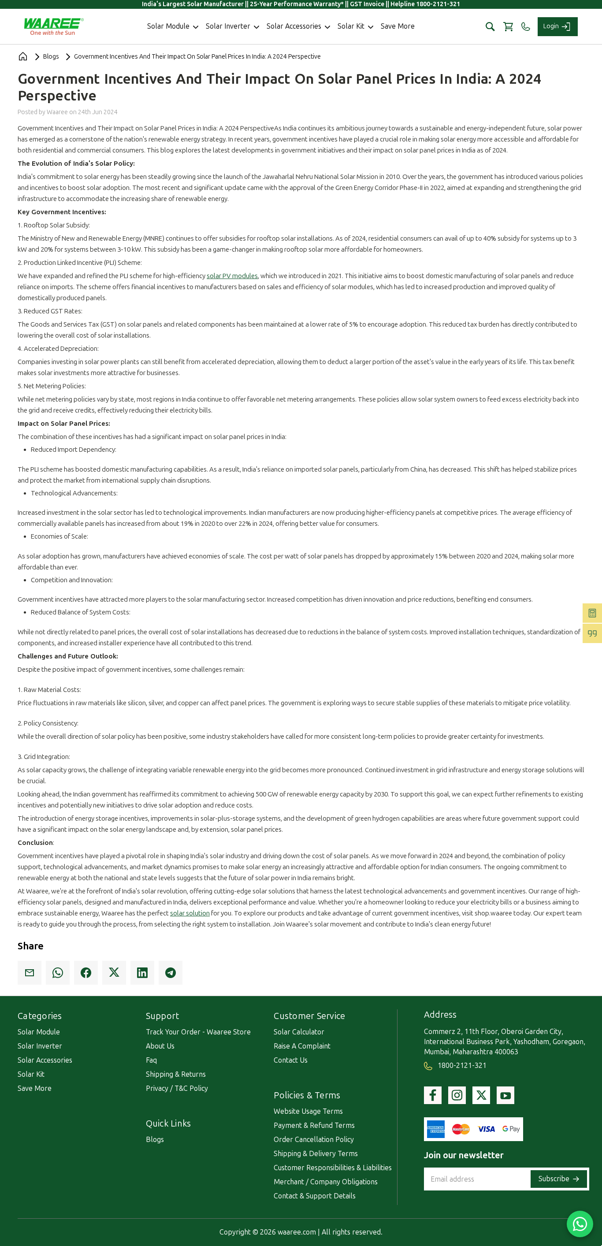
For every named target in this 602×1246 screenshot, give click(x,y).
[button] (490, 26)
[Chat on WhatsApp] (580, 1224)
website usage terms (308, 1111)
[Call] (525, 26)
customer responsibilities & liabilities (333, 1168)
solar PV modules (232, 276)
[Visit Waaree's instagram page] (457, 1095)
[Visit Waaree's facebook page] (433, 1095)
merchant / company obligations (326, 1182)
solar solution (190, 913)
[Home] (23, 56)
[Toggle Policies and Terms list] (345, 1098)
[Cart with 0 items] (507, 26)
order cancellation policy (314, 1139)
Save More (35, 1088)
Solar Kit (31, 1074)
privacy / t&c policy (177, 1088)
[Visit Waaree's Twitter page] (481, 1095)
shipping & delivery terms (316, 1153)
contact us (291, 1060)
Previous (584, 1187)
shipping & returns (176, 1074)
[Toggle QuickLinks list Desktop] (196, 1126)
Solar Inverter (40, 1046)
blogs (155, 1139)
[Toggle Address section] (461, 1017)
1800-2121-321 (461, 1065)
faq (151, 1060)
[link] (29, 973)
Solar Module (39, 1032)
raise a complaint (302, 1046)
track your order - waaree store (198, 1032)
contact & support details (315, 1196)
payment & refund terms (314, 1125)
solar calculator (299, 1032)
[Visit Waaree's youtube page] (505, 1095)
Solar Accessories (45, 1060)
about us (160, 1046)
